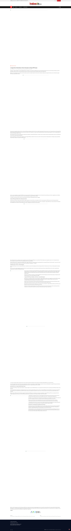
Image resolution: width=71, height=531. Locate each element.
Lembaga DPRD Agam (25, 69)
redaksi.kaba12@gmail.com (25, 0)
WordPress (53, 529)
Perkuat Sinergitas (30, 69)
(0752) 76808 (19, 0)
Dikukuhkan (22, 69)
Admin (11, 69)
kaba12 (45, 529)
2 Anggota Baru (19, 69)
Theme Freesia (50, 529)
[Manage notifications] (69, 529)
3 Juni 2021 (14, 69)
